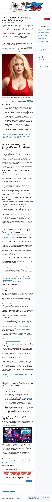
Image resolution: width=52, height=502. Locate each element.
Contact (44, 497)
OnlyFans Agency (6, 487)
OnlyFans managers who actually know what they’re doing (15, 160)
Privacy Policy (40, 497)
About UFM (43, 66)
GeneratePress (18, 498)
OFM (4, 488)
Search (39, 17)
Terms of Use (34, 497)
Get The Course (41, 58)
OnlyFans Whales (15, 488)
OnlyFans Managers (8, 488)
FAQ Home (42, 50)
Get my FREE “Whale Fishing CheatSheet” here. (15, 374)
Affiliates (29, 497)
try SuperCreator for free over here (13, 341)
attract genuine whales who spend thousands (14, 113)
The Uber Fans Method (7, 234)
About (48, 497)
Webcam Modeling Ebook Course (9, 491)
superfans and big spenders (8, 237)
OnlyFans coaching (11, 134)
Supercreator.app (22, 326)
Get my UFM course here (7, 462)
